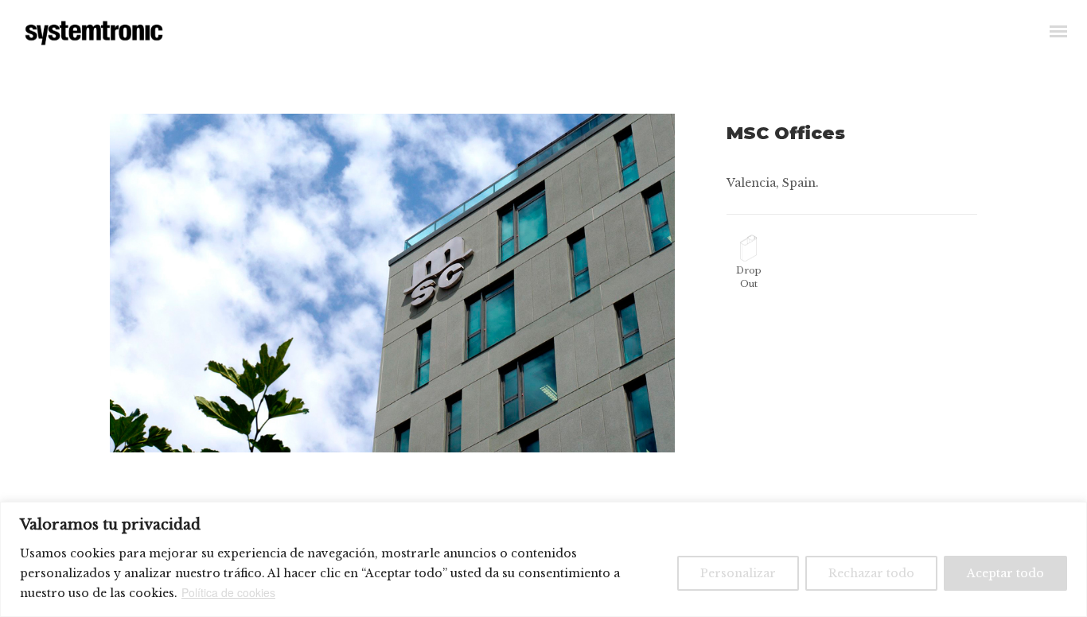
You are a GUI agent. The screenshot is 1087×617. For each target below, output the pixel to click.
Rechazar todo (871, 573)
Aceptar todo (1005, 573)
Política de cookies (228, 592)
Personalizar (738, 573)
